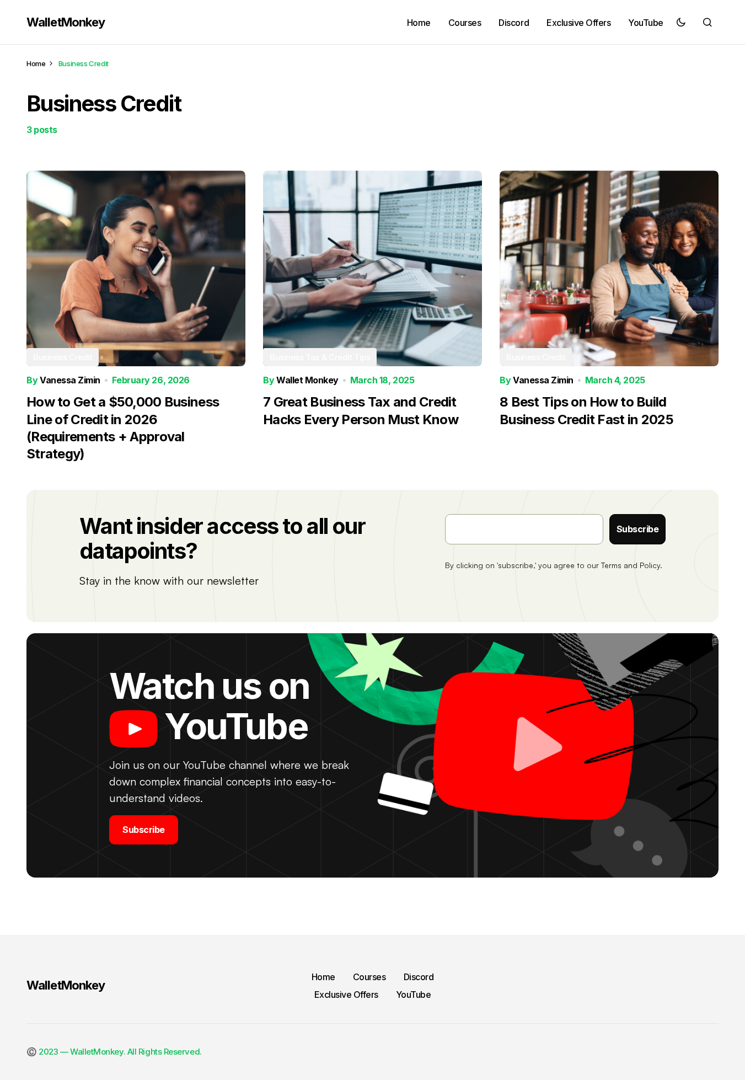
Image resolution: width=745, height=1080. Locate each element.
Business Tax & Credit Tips (320, 357)
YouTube (413, 994)
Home (35, 63)
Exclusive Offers (346, 994)
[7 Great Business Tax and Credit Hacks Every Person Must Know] (372, 268)
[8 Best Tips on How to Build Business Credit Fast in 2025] (609, 268)
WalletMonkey (65, 22)
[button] (681, 22)
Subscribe (638, 528)
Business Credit (62, 357)
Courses (369, 976)
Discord (419, 976)
